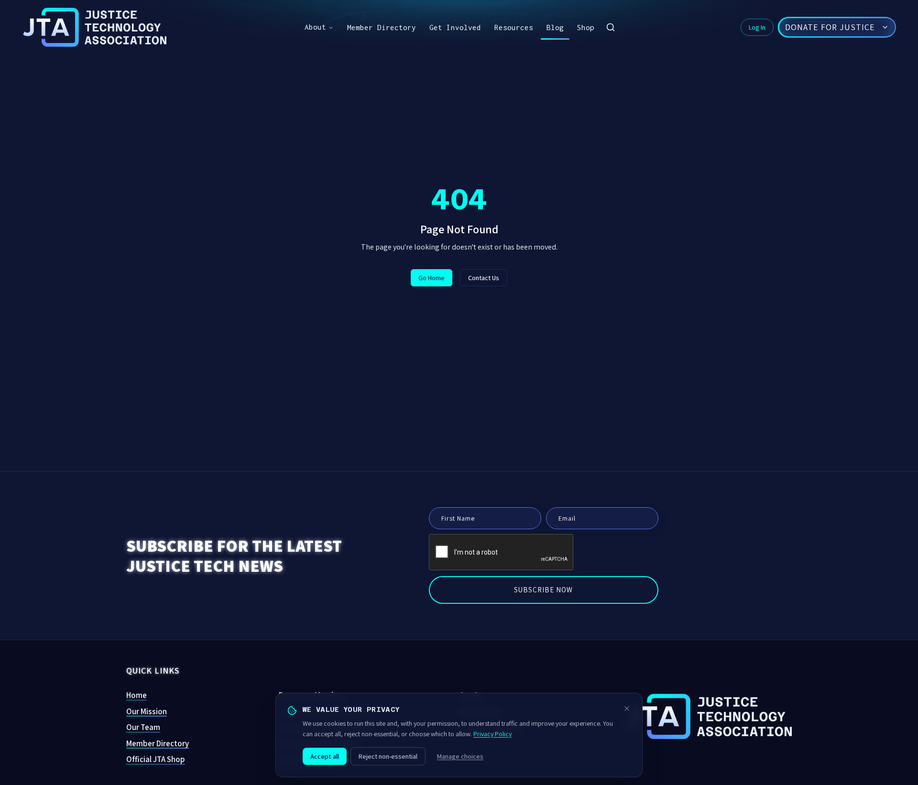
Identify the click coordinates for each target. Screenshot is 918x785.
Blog (555, 27)
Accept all (324, 756)
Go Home (431, 277)
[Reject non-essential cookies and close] (627, 708)
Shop (585, 27)
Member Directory (381, 27)
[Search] (610, 27)
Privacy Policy (492, 734)
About (315, 26)
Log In (757, 27)
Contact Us (483, 277)
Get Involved (455, 27)
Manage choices (460, 756)
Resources (513, 27)
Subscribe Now (543, 589)
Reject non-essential (388, 756)
